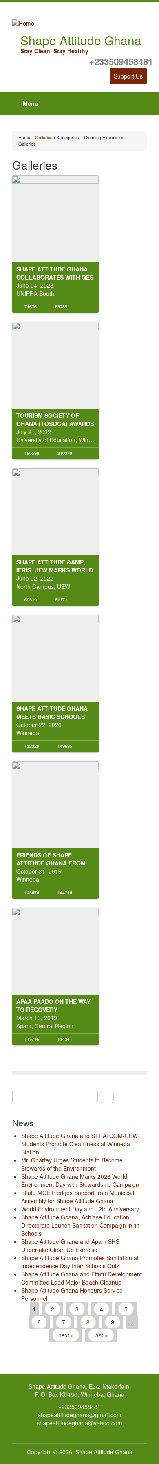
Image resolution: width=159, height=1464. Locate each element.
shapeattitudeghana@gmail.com (79, 1415)
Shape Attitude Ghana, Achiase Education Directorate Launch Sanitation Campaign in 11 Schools (80, 1225)
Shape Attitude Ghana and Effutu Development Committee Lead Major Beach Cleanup (81, 1278)
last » (101, 1335)
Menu (30, 103)
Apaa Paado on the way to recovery (53, 1005)
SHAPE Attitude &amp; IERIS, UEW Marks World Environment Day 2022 (54, 570)
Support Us (128, 76)
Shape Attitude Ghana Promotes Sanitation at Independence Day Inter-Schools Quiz (80, 1262)
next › (65, 1335)
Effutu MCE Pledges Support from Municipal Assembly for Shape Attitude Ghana (77, 1197)
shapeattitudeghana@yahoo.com (79, 1423)
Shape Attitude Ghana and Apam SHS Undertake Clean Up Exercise (70, 1245)
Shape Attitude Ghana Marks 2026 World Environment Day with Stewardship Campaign (80, 1180)
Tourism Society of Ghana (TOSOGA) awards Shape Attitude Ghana (55, 423)
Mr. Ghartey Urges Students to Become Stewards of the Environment (72, 1164)
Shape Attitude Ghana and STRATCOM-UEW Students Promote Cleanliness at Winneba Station (79, 1144)
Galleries (44, 137)
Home (24, 137)
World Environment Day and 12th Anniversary (80, 1209)
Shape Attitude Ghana (103, 1452)
